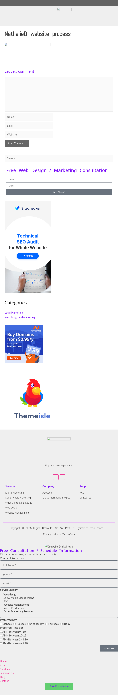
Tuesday (21, 623)
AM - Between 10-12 (14, 635)
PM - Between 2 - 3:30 (15, 639)
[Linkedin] (55, 477)
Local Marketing (14, 312)
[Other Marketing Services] (59, 611)
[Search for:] (59, 158)
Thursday (53, 623)
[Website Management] (59, 604)
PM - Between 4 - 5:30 (15, 643)
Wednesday (37, 623)
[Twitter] (62, 477)
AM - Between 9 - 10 (14, 631)
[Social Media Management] (59, 598)
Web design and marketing (20, 317)
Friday (66, 623)
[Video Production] (59, 608)
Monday (7, 623)
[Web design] (59, 594)
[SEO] (59, 601)
